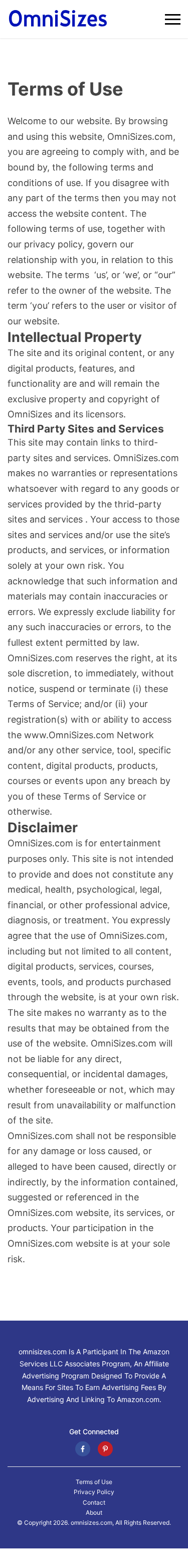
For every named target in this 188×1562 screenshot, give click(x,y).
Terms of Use (94, 1482)
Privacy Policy (94, 1492)
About (94, 1513)
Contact (94, 1503)
